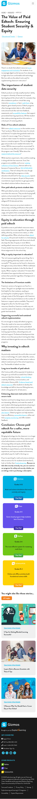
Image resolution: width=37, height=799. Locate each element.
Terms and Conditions (7, 787)
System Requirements (17, 793)
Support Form (7, 739)
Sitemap (29, 787)
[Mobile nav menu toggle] (33, 3)
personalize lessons (20, 415)
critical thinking (26, 377)
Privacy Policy (20, 787)
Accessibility (4, 793)
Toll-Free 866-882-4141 (10, 742)
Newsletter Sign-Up (8, 748)
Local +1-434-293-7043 (10, 745)
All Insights (6, 598)
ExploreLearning (20, 463)
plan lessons (5, 412)
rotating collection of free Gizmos (15, 164)
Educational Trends (8, 36)
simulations (12, 103)
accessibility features (20, 113)
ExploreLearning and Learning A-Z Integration (13, 790)
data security (25, 175)
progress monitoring (11, 417)
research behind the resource (11, 153)
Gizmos (20, 36)
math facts (25, 103)
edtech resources (14, 128)
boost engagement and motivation (16, 69)
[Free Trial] (18, 525)
